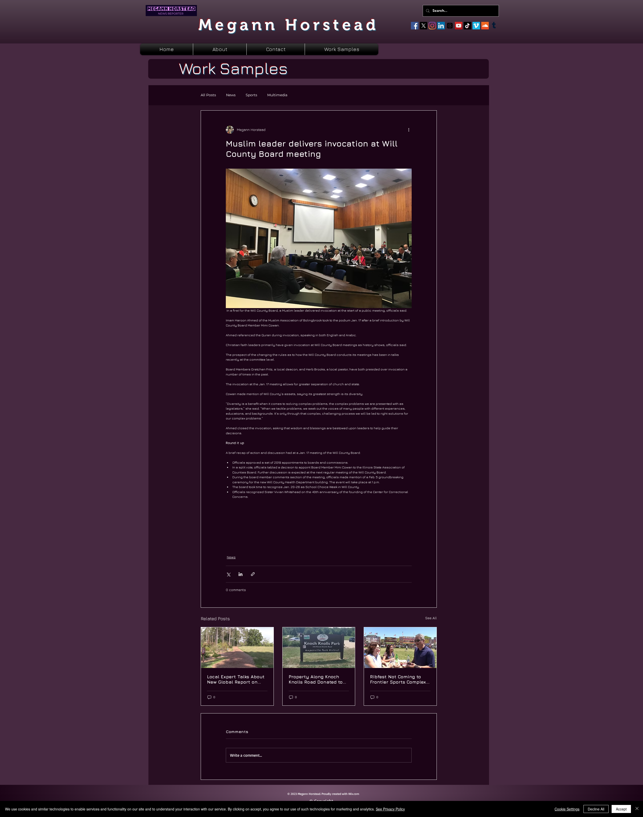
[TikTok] (467, 25)
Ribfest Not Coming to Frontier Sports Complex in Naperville (398, 679)
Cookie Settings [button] (567, 808)
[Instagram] (432, 25)
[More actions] (409, 130)
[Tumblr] (494, 25)
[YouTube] (458, 25)
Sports (251, 95)
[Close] (637, 809)
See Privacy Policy (390, 808)
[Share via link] (252, 574)
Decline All (596, 808)
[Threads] (450, 25)
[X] (423, 25)
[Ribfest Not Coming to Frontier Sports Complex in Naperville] (400, 647)
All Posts (208, 95)
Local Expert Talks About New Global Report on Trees (235, 679)
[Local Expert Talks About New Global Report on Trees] (237, 647)
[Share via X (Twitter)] (228, 574)
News (231, 95)
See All (431, 618)
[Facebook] (414, 25)
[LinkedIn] (441, 25)
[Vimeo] (476, 25)
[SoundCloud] (485, 25)
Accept (621, 808)
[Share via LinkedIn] (240, 574)
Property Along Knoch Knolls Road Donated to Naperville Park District (316, 679)
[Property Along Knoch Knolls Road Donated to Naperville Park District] (319, 647)
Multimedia (277, 95)
